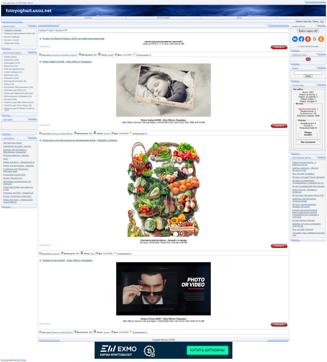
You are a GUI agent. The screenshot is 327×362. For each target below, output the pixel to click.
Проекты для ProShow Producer (19, 108)
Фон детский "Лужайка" (303, 174)
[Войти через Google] (314, 39)
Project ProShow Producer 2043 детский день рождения (73, 38)
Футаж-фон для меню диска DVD (308, 195)
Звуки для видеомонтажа (16, 93)
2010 (5, 159)
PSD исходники (11, 69)
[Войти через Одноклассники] (321, 39)
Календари (9, 63)
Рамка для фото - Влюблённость (19, 162)
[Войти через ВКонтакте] (295, 39)
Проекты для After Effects (16, 102)
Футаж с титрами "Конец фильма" (308, 177)
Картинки (8, 75)
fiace (92, 254)
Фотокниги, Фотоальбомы (16, 87)
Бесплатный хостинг (11, 360)
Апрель (58, 30)
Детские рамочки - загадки (16, 155)
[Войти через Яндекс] (308, 39)
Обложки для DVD (13, 90)
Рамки (7, 57)
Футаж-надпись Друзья (303, 220)
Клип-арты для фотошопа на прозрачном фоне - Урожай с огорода (80, 140)
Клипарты (8, 78)
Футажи (7, 99)
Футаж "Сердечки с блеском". (17, 196)
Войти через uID (308, 31)
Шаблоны (8, 60)
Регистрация (163, 18)
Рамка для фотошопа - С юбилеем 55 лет (304, 163)
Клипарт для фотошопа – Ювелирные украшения (15, 151)
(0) (143, 55)
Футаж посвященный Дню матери (308, 186)
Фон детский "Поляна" (303, 229)
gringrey (107, 133)
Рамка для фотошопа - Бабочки (18, 165)
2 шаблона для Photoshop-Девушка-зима (16, 170)
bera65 (110, 55)
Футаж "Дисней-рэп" (13, 178)
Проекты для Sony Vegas (16, 105)
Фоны (6, 84)
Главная (88, 18)
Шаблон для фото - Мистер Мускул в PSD (305, 169)
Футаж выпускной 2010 (14, 175)
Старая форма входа (308, 46)
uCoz (23, 360)
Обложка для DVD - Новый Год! (18, 193)
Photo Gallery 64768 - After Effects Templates (67, 61)
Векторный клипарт (13, 81)
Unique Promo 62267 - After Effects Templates (68, 260)
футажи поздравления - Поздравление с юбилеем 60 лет (308, 181)
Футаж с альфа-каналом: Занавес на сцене (304, 205)
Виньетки (8, 66)
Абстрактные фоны (12, 143)
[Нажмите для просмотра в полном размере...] (163, 236)
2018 (51, 30)
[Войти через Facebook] (301, 39)
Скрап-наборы (11, 72)
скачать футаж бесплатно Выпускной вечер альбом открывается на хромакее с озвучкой (305, 213)
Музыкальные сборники (15, 96)
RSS (322, 21)
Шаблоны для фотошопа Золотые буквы (304, 200)
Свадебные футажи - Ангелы (17, 146)
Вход (239, 18)
